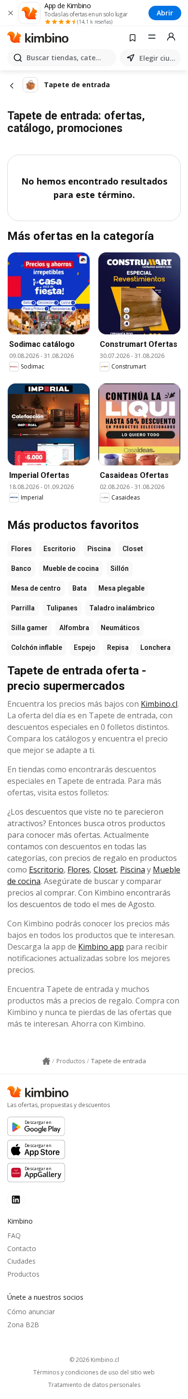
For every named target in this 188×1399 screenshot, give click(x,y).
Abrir (165, 12)
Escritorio (59, 549)
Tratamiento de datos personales (94, 1385)
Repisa (118, 647)
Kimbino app (101, 946)
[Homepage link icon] (46, 1061)
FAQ (14, 1235)
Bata (79, 588)
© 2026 (94, 1360)
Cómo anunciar (31, 1311)
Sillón (119, 568)
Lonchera (155, 647)
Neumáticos (120, 628)
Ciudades (21, 1261)
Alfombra (74, 628)
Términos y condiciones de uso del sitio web (94, 1372)
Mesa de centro (36, 588)
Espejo (84, 647)
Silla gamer (29, 628)
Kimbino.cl (159, 704)
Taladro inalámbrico (122, 608)
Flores (21, 549)
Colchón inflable (36, 647)
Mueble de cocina (71, 568)
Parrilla (23, 608)
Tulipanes (62, 608)
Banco (21, 568)
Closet (132, 549)
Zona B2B (23, 1324)
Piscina (99, 549)
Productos (23, 1274)
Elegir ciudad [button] (158, 58)
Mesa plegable (121, 588)
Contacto (21, 1248)
